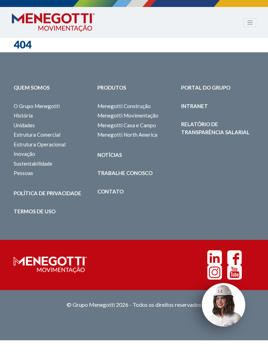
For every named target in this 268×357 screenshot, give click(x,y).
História (23, 115)
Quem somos (32, 87)
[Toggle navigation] (250, 22)
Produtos (111, 87)
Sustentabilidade (33, 163)
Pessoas (23, 173)
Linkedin (214, 257)
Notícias (109, 155)
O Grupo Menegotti (37, 106)
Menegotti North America (127, 134)
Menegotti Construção (124, 106)
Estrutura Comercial (37, 134)
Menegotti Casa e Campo (126, 125)
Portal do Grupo (205, 87)
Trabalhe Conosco (124, 173)
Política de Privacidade (47, 193)
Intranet (194, 106)
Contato (110, 191)
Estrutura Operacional (40, 144)
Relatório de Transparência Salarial (215, 128)
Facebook (234, 257)
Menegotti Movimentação (127, 115)
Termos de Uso (34, 211)
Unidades (24, 125)
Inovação (24, 154)
